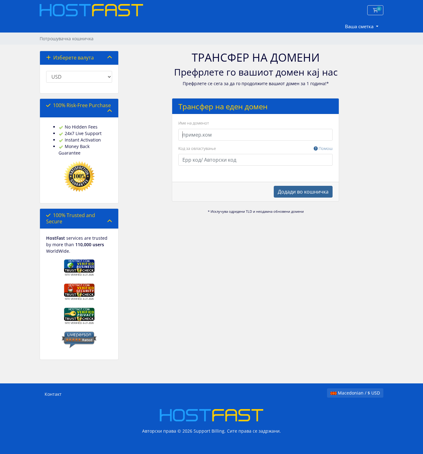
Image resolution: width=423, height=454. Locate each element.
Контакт (53, 394)
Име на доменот (193, 123)
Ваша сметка (360, 26)
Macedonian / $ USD (358, 393)
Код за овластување (255, 148)
